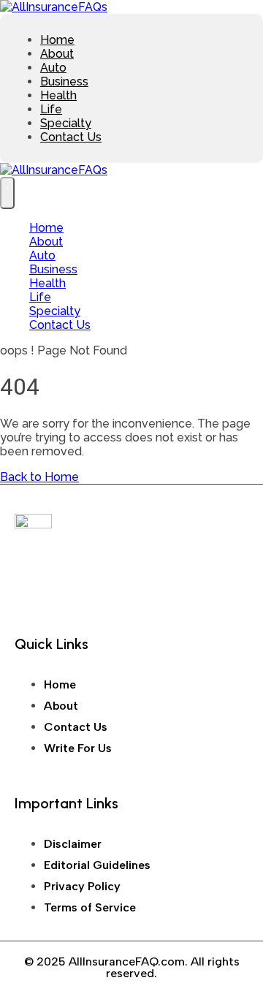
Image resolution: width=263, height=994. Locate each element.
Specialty (65, 123)
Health (58, 95)
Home (57, 40)
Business (64, 81)
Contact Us (71, 137)
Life (51, 109)
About (57, 54)
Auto (53, 68)
